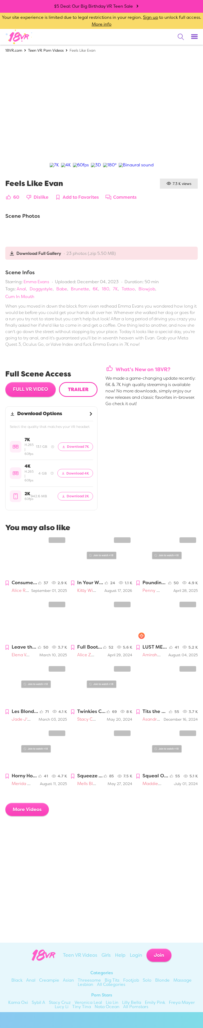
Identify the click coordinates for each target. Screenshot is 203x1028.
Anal (21, 289)
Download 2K (78, 496)
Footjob (131, 980)
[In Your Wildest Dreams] (101, 556)
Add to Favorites (81, 197)
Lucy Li (61, 1006)
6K (95, 289)
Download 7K (78, 446)
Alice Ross (22, 590)
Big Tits (112, 980)
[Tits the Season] (167, 685)
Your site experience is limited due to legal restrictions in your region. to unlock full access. (101, 17)
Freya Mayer (182, 1002)
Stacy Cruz (88, 719)
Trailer (78, 389)
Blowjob (147, 289)
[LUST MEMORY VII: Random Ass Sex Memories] (167, 620)
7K (115, 289)
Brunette (80, 289)
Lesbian (85, 984)
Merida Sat (23, 783)
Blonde (162, 980)
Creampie (49, 980)
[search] (180, 37)
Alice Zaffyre (90, 655)
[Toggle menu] (194, 37)
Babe (61, 289)
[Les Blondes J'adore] (36, 685)
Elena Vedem (25, 655)
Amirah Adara (156, 655)
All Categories (111, 984)
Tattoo (128, 289)
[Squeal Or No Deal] (167, 749)
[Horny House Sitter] (36, 749)
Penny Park (153, 590)
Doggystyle (41, 289)
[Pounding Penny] (167, 556)
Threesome (89, 980)
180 (105, 289)
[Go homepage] (19, 36)
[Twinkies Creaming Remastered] (101, 685)
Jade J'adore (25, 719)
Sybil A (38, 1002)
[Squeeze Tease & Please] (101, 749)
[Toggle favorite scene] (7, 583)
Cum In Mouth (19, 296)
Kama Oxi (18, 1002)
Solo (147, 980)
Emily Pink (155, 1002)
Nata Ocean (107, 1006)
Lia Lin (112, 1002)
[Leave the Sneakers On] (36, 620)
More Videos (27, 809)
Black (16, 980)
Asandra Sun (155, 719)
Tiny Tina (81, 1006)
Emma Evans (36, 282)
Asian (68, 980)
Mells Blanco (90, 783)
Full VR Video (30, 389)
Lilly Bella (131, 1002)
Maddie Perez (156, 783)
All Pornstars (135, 1006)
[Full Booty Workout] (101, 620)
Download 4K (77, 473)
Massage (182, 980)
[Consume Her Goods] (36, 556)
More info (102, 24)
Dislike (41, 197)
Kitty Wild (86, 590)
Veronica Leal (88, 1002)
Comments (125, 197)
